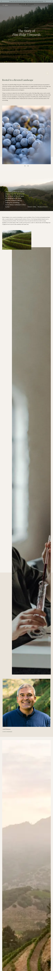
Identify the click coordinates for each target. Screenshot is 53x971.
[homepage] (26, 6)
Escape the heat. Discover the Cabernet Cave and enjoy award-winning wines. (26, 1)
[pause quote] (47, 73)
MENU (6, 5)
